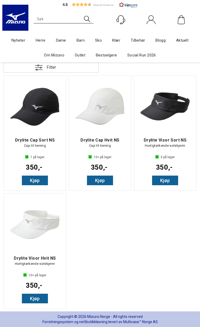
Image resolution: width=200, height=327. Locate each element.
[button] (100, 4)
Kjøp (35, 180)
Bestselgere (106, 55)
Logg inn (151, 31)
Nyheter (18, 40)
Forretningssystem (57, 322)
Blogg (160, 40)
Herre (41, 40)
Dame (61, 40)
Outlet (80, 55)
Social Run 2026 (141, 55)
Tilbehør (138, 40)
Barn (81, 40)
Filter (51, 67)
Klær (116, 40)
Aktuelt (182, 40)
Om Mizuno (54, 55)
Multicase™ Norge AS (140, 322)
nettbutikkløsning (93, 322)
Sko (98, 40)
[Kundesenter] (121, 20)
